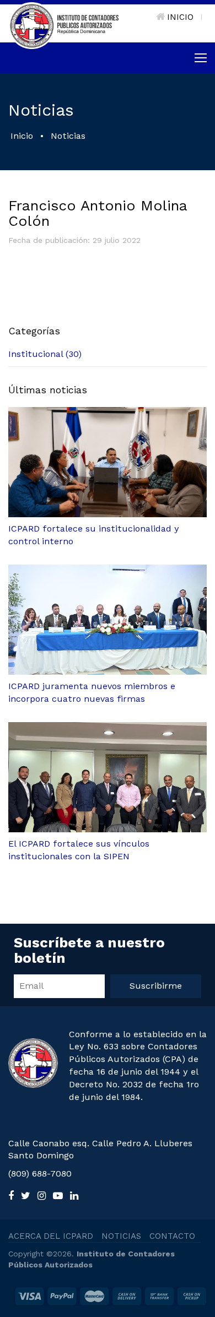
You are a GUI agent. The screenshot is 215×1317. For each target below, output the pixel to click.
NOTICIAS (121, 1236)
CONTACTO (172, 1236)
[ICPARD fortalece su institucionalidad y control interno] (107, 462)
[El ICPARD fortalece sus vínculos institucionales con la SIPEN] (107, 777)
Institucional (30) (45, 354)
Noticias (68, 136)
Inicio (21, 136)
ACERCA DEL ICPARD (50, 1236)
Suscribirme (156, 985)
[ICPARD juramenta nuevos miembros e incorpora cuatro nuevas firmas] (107, 620)
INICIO (180, 17)
